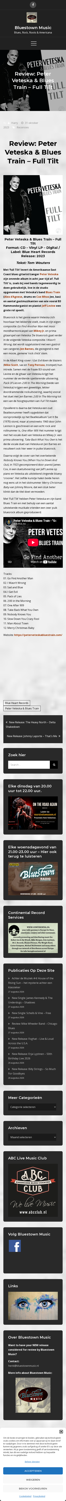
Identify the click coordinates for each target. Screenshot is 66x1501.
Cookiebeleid (25, 1496)
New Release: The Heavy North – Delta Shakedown (30, 725)
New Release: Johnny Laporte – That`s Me (32, 736)
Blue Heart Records (16, 703)
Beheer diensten (32, 1461)
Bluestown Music (33, 27)
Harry (14, 123)
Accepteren (33, 1470)
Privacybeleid (39, 1496)
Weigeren (33, 1479)
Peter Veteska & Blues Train (22, 708)
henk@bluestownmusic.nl (23, 1366)
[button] (61, 1431)
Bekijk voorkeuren (33, 1488)
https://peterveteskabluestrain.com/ (38, 635)
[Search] (54, 765)
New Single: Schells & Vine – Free (31, 1013)
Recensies (23, 127)
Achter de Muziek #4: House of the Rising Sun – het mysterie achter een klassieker (31, 983)
